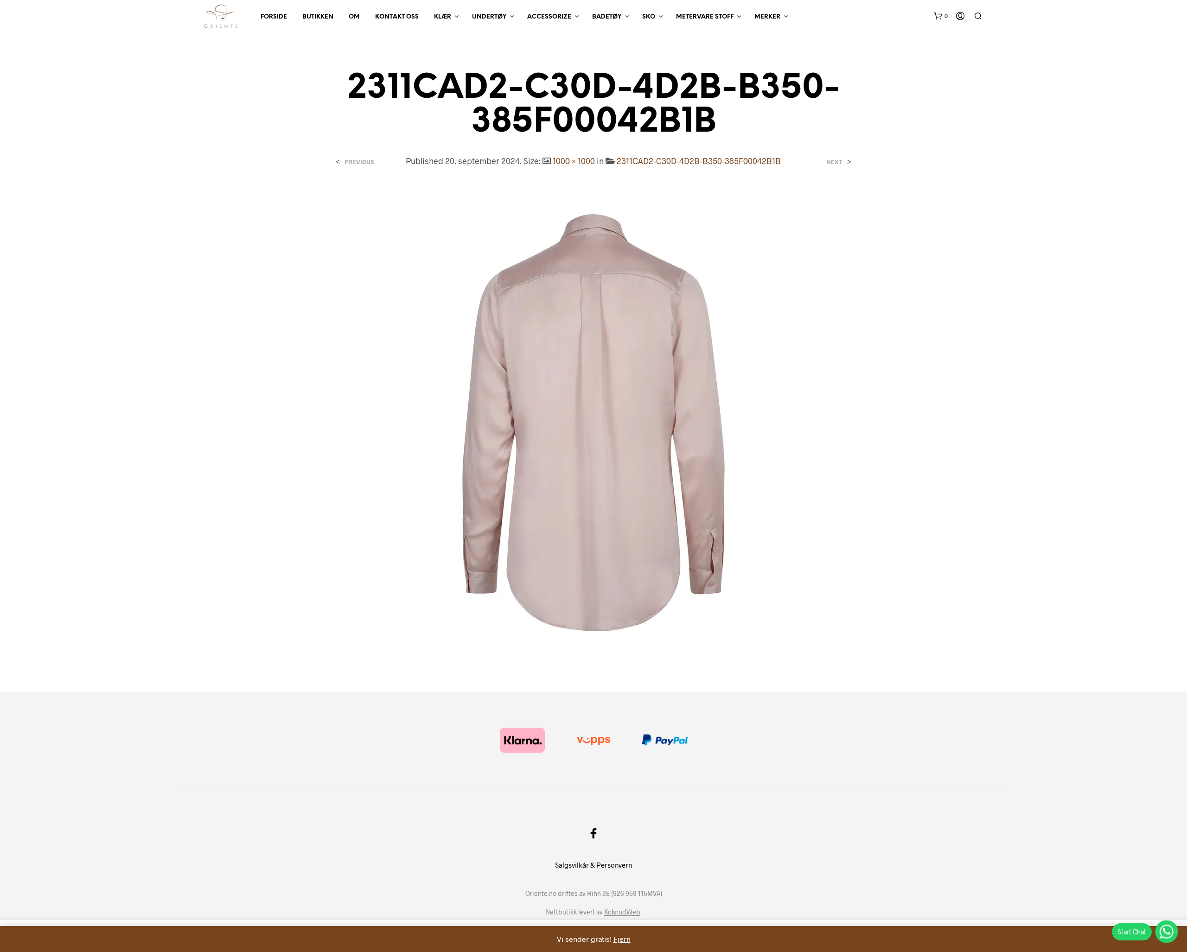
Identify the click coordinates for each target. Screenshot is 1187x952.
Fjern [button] (622, 938)
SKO (648, 17)
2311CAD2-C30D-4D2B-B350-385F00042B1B (699, 161)
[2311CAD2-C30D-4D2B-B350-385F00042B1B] (593, 421)
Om (354, 17)
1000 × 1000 (574, 161)
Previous (359, 162)
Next (834, 162)
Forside (274, 17)
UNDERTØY (489, 17)
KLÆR (442, 17)
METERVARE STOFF (705, 17)
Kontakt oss (397, 17)
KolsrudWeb (622, 912)
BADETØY (606, 17)
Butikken (317, 17)
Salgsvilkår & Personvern (593, 865)
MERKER (767, 17)
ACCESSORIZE (549, 17)
